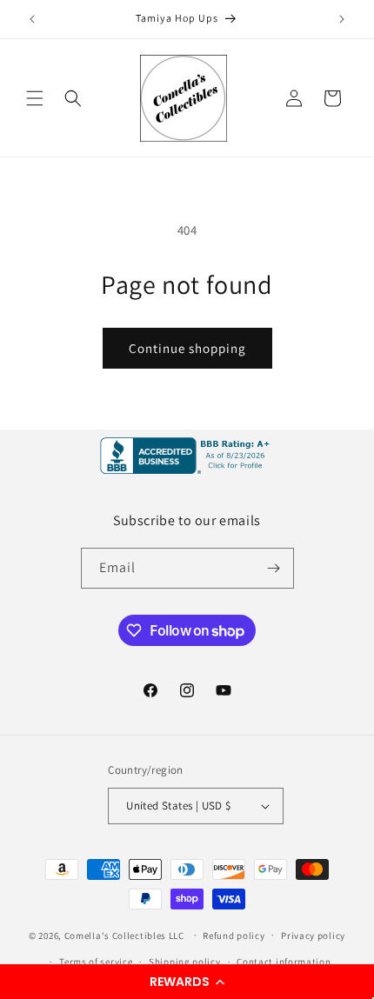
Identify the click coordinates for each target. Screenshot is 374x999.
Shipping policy (185, 962)
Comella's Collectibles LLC (124, 935)
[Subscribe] (274, 568)
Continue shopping (187, 348)
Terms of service (95, 962)
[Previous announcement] (32, 19)
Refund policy (233, 935)
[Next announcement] (342, 19)
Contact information (284, 962)
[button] (187, 981)
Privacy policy (313, 935)
